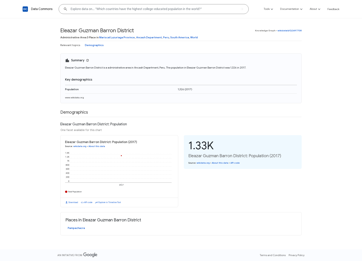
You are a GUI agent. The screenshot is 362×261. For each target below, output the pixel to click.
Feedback (333, 9)
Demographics (94, 45)
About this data (96, 146)
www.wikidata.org (74, 97)
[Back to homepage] (25, 9)
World (194, 37)
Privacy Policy (296, 255)
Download (73, 202)
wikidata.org (79, 146)
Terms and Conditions (273, 255)
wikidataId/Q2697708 (290, 30)
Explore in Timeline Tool (109, 202)
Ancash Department (149, 37)
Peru (166, 37)
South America (179, 37)
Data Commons (42, 9)
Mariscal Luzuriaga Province (117, 37)
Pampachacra (76, 228)
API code (88, 202)
